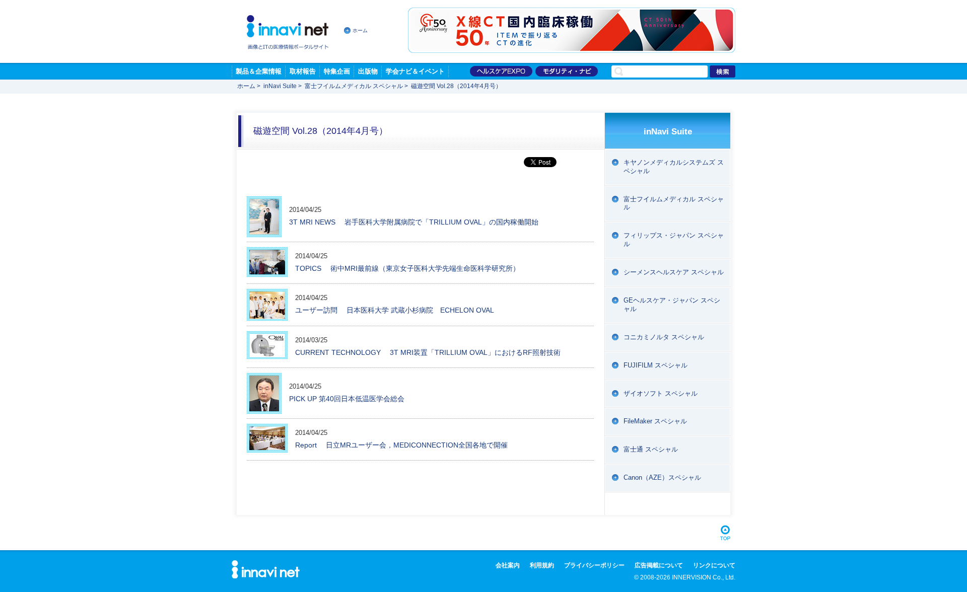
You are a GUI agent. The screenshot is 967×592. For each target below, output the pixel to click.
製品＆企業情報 (259, 71)
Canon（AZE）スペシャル (662, 477)
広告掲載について (659, 565)
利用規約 (542, 565)
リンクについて (714, 565)
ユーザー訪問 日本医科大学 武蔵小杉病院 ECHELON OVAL (394, 310)
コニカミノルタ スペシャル (664, 337)
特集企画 (337, 71)
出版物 (368, 71)
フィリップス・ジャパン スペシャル (674, 240)
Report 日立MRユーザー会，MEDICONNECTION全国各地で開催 (401, 445)
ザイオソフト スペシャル (661, 393)
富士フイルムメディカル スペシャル (354, 86)
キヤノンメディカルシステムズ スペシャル (674, 167)
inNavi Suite (280, 86)
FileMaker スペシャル (655, 421)
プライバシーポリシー (594, 565)
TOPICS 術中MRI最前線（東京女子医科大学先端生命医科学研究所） (407, 268)
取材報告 (303, 71)
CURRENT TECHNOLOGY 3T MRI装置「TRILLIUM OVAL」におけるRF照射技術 (428, 352)
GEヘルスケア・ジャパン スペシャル (672, 305)
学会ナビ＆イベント (415, 71)
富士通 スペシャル (651, 449)
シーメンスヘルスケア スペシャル (674, 272)
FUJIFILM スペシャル (655, 365)
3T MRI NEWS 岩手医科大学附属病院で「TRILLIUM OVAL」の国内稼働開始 (413, 222)
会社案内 (508, 565)
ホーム (360, 30)
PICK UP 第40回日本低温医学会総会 (346, 399)
